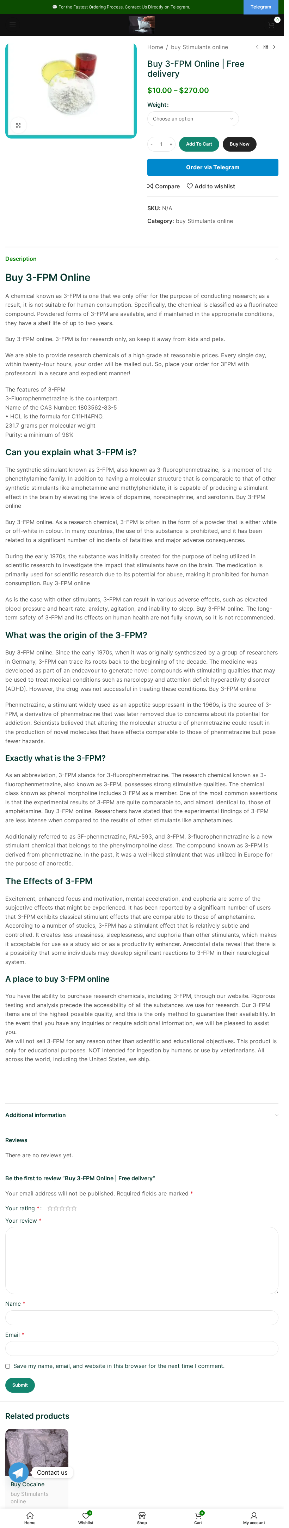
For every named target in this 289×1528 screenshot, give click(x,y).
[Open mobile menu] (13, 25)
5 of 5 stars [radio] (74, 1208)
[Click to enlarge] (18, 125)
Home (155, 47)
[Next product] (274, 47)
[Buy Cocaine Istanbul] (36, 1452)
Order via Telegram (213, 167)
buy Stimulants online (199, 47)
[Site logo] (142, 24)
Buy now (240, 144)
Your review (23, 1220)
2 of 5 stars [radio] (56, 1208)
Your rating (22, 1208)
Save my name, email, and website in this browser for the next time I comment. (119, 1365)
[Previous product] (257, 47)
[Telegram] (18, 1472)
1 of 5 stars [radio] (50, 1208)
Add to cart (199, 144)
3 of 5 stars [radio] (62, 1208)
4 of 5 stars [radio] (68, 1208)
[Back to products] (266, 47)
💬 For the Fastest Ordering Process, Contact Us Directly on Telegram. (121, 7)
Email (14, 1334)
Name (15, 1303)
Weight (156, 104)
